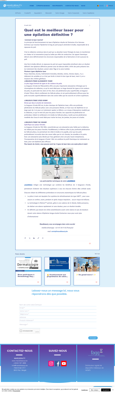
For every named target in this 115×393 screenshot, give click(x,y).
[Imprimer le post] (43, 238)
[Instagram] (51, 363)
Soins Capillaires (88, 13)
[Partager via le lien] (38, 238)
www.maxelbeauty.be (19, 361)
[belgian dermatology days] (28, 264)
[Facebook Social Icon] (57, 363)
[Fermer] (113, 390)
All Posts (18, 13)
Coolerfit (27, 13)
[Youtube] (64, 363)
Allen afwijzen (95, 390)
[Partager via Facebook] (25, 238)
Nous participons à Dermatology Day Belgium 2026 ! (26, 275)
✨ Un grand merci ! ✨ (86, 275)
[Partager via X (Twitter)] (29, 238)
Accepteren (106, 390)
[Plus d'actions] (90, 25)
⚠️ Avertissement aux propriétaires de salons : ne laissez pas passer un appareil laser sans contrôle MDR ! (57, 275)
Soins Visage (59, 13)
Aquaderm (38, 13)
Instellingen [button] (84, 390)
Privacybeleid (16, 391)
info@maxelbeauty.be (19, 365)
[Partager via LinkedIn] (34, 238)
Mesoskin (48, 13)
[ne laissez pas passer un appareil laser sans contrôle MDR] (57, 264)
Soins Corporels (73, 13)
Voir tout (97, 253)
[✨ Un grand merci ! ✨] (86, 264)
